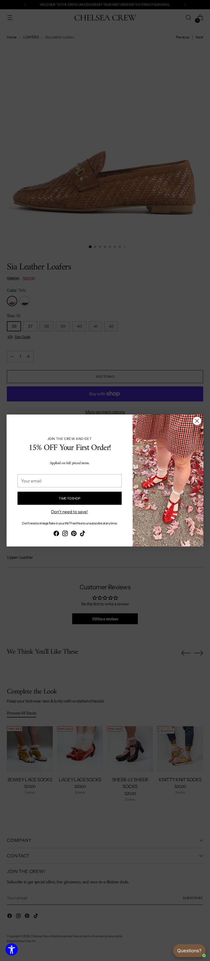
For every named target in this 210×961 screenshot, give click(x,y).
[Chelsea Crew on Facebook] (56, 534)
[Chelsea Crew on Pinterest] (74, 534)
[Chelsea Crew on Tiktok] (82, 534)
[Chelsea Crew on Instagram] (65, 534)
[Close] (197, 421)
